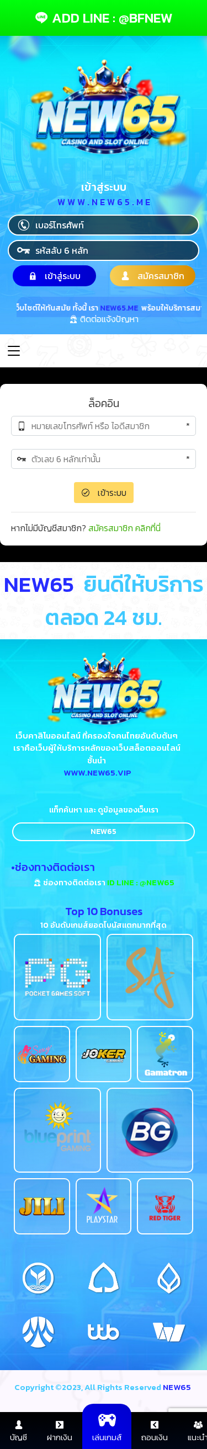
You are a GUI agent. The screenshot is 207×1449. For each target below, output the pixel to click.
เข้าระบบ (110, 492)
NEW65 (103, 831)
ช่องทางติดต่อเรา (107, 882)
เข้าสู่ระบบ (62, 275)
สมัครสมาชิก (159, 275)
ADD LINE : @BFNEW (111, 17)
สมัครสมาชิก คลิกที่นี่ (124, 527)
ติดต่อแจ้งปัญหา (108, 319)
